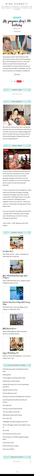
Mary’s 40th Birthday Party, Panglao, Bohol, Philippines (15, 277)
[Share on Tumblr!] (23, 81)
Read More (17, 74)
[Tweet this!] (15, 81)
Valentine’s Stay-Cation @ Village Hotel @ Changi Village (16, 303)
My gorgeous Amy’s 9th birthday (17, 23)
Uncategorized (17, 17)
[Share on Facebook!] (11, 81)
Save (20, 81)
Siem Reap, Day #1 (8, 251)
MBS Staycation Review (9, 328)
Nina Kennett (17, 4)
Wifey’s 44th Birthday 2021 (11, 353)
